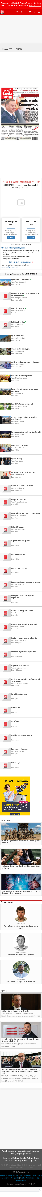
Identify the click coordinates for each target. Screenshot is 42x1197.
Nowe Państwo (13, 1175)
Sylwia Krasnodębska (21, 378)
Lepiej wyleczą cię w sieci (19, 445)
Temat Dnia (18, 477)
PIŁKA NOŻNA (15, 708)
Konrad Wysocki (19, 422)
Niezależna (3, 1175)
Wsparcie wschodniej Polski (20, 541)
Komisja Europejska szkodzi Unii (22, 735)
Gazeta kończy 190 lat (19, 568)
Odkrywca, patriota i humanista (22, 486)
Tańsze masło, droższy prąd (20, 349)
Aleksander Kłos (19, 584)
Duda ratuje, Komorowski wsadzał (23, 472)
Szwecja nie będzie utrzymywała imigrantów (22, 597)
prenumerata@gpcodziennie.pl (9, 267)
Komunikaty (35, 1151)
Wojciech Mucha (19, 488)
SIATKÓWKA (15, 721)
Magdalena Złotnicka (21, 406)
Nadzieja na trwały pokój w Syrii (22, 611)
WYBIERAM (10, 237)
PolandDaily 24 (21, 1180)
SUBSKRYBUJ (9, 185)
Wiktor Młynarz (21, 924)
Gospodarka (18, 300)
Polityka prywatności (21, 1160)
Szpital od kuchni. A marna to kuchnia (24, 638)
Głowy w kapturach (17, 336)
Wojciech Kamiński (20, 448)
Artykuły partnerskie (24, 1154)
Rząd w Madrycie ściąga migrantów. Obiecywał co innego (21, 927)
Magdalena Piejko (20, 529)
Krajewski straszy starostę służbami (21, 955)
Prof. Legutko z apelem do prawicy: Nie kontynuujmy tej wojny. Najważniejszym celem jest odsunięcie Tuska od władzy (20, 1071)
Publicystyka (18, 490)
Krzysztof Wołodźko (21, 640)
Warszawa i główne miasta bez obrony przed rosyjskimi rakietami (20, 842)
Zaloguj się (27, 244)
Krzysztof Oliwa (19, 751)
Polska (17, 327)
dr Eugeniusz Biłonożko (22, 668)
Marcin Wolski (19, 461)
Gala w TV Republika (18, 554)
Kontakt (23, 1158)
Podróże (17, 284)
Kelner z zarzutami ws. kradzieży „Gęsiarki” (26, 432)
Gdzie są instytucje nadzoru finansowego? (25, 513)
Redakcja (16, 1158)
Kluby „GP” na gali (17, 527)
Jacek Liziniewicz (19, 324)
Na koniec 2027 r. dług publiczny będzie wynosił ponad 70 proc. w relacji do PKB (20, 1040)
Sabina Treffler (19, 393)
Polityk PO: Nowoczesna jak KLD (22, 404)
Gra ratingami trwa (18, 308)
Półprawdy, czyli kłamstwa (20, 665)
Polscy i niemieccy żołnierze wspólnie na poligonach (24, 418)
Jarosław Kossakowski (21, 683)
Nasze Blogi (27, 1175)
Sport (16, 699)
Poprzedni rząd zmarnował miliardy (23, 652)
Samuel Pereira (19, 434)
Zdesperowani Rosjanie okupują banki (24, 624)
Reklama (30, 1158)
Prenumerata (7, 1158)
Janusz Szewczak (20, 311)
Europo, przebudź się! (18, 500)
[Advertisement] (21, 28)
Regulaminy (33, 1160)
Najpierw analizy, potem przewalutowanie (25, 362)
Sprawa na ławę (16, 459)
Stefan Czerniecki (20, 338)
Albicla (22, 1178)
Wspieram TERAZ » (35, 6)
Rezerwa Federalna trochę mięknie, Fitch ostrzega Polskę (25, 294)
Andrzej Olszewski (20, 516)
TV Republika (14, 1178)
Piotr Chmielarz (19, 351)
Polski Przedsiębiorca (9, 1151)
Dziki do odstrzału (17, 322)
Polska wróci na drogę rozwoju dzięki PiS (15, 1011)
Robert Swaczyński (20, 282)
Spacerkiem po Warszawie (20, 280)
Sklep (37, 1178)
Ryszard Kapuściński (21, 502)
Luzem (17, 740)
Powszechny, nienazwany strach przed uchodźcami (24, 390)
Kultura (17, 380)
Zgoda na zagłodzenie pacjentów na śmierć (26, 582)
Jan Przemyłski (21, 979)
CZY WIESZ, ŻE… (16, 763)
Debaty (13, 1154)
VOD (21, 1175)
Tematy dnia (5, 820)
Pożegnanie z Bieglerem (19, 749)
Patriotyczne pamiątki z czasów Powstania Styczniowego (26, 680)
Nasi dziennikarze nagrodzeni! (21, 376)
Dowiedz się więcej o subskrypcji (21, 262)
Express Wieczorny (23, 1151)
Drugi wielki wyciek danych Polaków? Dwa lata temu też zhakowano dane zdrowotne (20, 892)
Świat (16, 396)
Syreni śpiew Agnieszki (19, 694)
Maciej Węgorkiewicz (21, 298)
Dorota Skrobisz (19, 365)
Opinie (16, 313)
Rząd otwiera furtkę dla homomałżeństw (21, 982)
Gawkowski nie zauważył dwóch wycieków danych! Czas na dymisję (20, 867)
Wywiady (4, 990)
